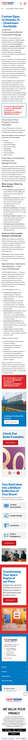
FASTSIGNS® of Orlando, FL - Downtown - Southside (12, 110)
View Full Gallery (10, 442)
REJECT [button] (14, 734)
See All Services (9, 543)
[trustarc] (23, 738)
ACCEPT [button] (20, 730)
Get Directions (10, 652)
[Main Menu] (25, 3)
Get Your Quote (12, 422)
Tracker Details (11, 738)
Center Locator (8, 658)
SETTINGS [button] (8, 730)
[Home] (8, 3)
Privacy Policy (4, 738)
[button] (25, 693)
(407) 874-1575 (9, 114)
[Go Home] (2, 8)
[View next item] (18, 473)
